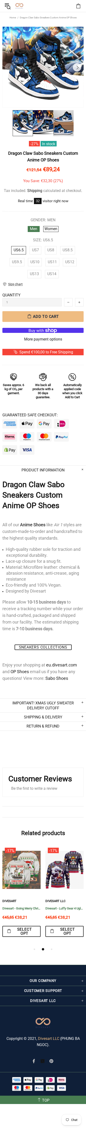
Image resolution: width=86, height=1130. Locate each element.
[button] (12, 284)
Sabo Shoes (56, 678)
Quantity (11, 295)
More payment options (43, 339)
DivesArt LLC (55, 901)
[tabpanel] (21, 895)
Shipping (34, 190)
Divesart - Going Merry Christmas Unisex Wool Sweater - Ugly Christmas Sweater (21, 908)
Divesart (19, 6)
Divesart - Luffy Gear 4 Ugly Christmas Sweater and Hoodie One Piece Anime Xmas (64, 908)
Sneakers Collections (43, 647)
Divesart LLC (48, 1038)
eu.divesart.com (61, 664)
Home (13, 17)
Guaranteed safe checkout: (30, 415)
